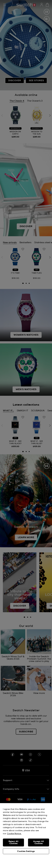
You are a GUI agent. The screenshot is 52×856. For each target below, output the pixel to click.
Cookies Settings (26, 851)
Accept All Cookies (38, 842)
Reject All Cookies (13, 842)
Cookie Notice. (14, 834)
